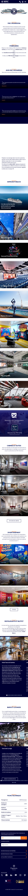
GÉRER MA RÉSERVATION (10, 779)
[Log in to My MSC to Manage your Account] (22, 1)
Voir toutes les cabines (14, 520)
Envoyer (24, 837)
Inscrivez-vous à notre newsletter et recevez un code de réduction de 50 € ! (13, 834)
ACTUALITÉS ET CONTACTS (6, 857)
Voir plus (14, 609)
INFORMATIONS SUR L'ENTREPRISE (8, 850)
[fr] (5, 1)
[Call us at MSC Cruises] (20, 1)
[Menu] (26, 1)
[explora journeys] (14, 867)
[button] (7, 695)
